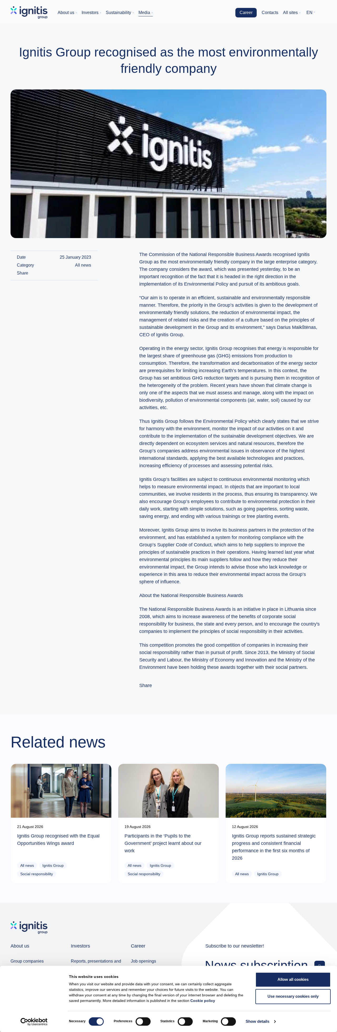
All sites (290, 12)
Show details (257, 1021)
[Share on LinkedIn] (89, 273)
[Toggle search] (322, 12)
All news (83, 265)
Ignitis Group (53, 865)
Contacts (270, 12)
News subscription (256, 965)
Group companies (27, 961)
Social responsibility (36, 874)
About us (66, 12)
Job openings (143, 961)
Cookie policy (202, 1000)
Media (144, 12)
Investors (90, 12)
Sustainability (118, 12)
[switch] (143, 1021)
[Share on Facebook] (83, 273)
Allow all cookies (293, 979)
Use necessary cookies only (293, 996)
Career (246, 12)
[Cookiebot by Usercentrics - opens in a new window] (34, 1022)
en (309, 12)
